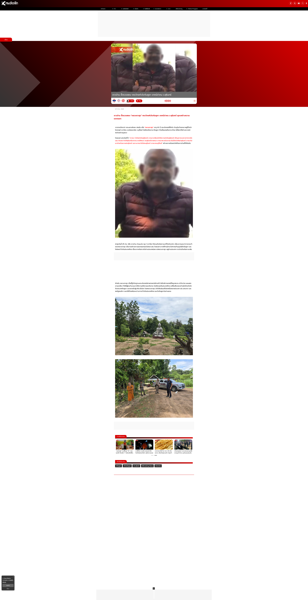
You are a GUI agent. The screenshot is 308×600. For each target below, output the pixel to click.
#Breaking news (147, 466)
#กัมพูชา (118, 466)
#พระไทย (158, 466)
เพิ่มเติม (4, 582)
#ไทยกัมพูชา (127, 466)
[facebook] (290, 3)
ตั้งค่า (8, 588)
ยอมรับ (8, 585)
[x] (294, 3)
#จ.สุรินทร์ (136, 466)
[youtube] (298, 3)
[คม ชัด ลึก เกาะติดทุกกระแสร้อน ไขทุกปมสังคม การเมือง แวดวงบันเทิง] (154, 3)
